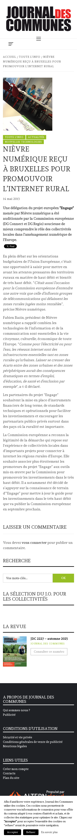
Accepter (12, 832)
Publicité (9, 715)
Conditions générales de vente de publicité (33, 742)
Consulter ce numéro (49, 651)
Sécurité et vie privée (17, 737)
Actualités (36, 137)
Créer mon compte (16, 769)
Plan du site (11, 778)
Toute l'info (14, 137)
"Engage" (67, 208)
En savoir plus (49, 832)
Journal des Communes (48, 643)
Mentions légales (15, 746)
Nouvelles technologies (23, 142)
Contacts (9, 773)
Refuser (30, 832)
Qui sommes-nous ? (16, 710)
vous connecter (34, 542)
